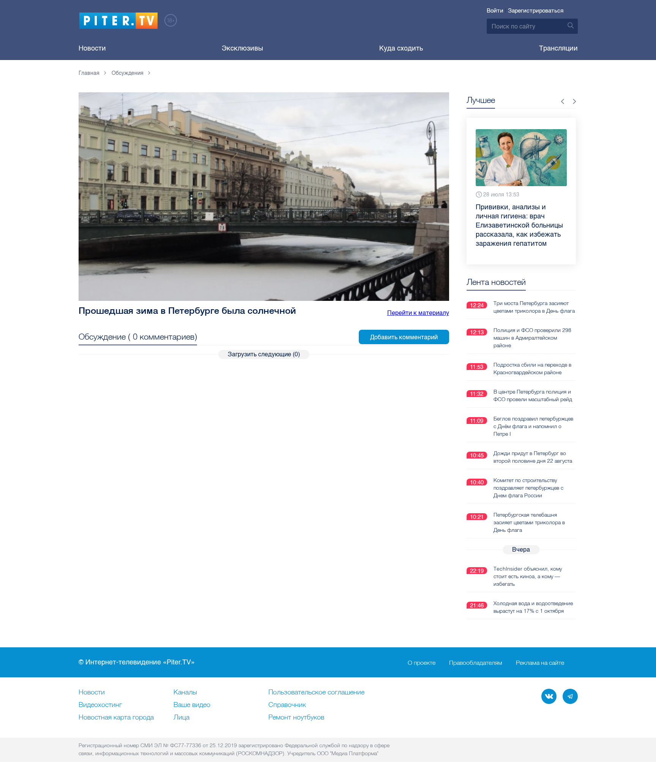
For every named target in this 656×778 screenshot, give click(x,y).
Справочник (287, 705)
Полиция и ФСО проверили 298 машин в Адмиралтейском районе (532, 338)
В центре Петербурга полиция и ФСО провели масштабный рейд (533, 395)
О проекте (421, 662)
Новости (92, 48)
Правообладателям (475, 662)
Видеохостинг (100, 705)
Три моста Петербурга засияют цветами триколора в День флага (534, 307)
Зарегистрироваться (535, 10)
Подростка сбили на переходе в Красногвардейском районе (532, 368)
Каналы (185, 692)
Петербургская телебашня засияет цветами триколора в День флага (529, 522)
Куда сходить (401, 48)
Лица (181, 717)
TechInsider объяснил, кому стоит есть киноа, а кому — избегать (528, 576)
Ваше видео (191, 705)
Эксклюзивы (242, 48)
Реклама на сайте (540, 662)
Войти (495, 10)
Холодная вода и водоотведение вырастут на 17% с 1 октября (533, 607)
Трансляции (558, 48)
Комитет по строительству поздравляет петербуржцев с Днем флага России (528, 488)
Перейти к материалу (418, 312)
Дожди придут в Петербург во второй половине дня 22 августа (533, 457)
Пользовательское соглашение (316, 692)
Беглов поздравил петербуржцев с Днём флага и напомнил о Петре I (533, 426)
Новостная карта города (116, 717)
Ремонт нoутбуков (296, 717)
